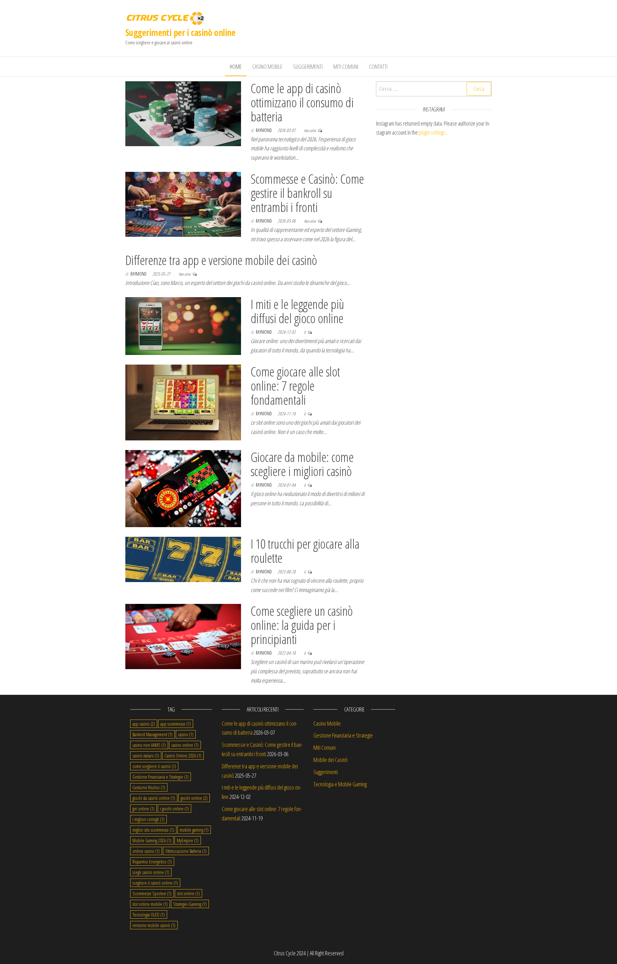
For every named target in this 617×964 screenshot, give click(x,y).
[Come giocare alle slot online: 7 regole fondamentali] (183, 402)
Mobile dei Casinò (330, 760)
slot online (188, 893)
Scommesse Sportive (152, 893)
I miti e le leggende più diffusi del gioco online (297, 311)
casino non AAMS (149, 745)
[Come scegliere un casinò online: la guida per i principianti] (183, 636)
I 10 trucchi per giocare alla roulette (305, 551)
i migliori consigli (148, 819)
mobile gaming (194, 830)
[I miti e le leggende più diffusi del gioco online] (183, 325)
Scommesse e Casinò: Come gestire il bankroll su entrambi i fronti (307, 193)
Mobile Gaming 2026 (151, 840)
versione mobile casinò (153, 925)
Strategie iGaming (190, 904)
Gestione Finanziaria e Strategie (160, 777)
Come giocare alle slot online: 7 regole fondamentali (295, 386)
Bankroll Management (152, 734)
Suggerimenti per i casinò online (180, 32)
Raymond (264, 130)
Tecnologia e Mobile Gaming (340, 784)
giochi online (194, 798)
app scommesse (175, 724)
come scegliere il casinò (154, 766)
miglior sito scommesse (153, 830)
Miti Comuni (345, 66)
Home (236, 66)
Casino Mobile (267, 66)
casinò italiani (145, 755)
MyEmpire (188, 840)
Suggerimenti (308, 66)
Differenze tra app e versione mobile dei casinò (221, 260)
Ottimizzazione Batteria (186, 851)
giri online (143, 808)
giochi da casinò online (153, 798)
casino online (185, 745)
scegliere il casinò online (155, 883)
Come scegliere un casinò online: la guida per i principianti (302, 625)
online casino (146, 851)
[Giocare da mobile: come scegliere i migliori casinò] (183, 488)
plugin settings (432, 132)
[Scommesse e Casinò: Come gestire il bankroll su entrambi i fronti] (183, 204)
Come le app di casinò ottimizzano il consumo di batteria (302, 102)
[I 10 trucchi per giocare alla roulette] (183, 558)
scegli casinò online (150, 872)
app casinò (143, 724)
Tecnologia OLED (148, 914)
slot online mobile (150, 904)
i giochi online (174, 808)
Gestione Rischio (148, 787)
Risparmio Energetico (152, 861)
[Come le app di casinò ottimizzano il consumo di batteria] (183, 113)
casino (185, 734)
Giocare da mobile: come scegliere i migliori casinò (302, 464)
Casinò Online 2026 (183, 755)
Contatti (378, 66)
